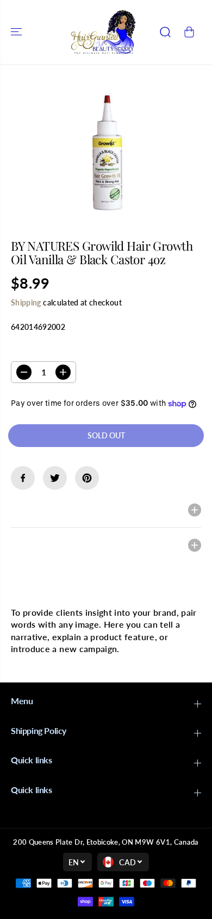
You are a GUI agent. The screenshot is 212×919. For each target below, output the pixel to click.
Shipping (26, 302)
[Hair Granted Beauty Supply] (103, 32)
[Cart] (189, 32)
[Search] (165, 32)
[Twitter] (55, 478)
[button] (17, 32)
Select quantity (45, 350)
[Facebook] (23, 478)
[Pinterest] (87, 478)
